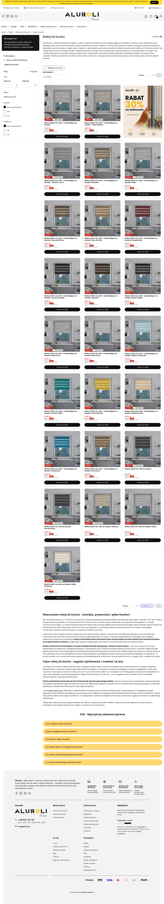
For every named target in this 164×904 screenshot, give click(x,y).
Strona (141, 75)
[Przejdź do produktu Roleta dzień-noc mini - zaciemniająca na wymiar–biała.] (143, 161)
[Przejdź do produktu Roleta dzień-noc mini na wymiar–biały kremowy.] (62, 564)
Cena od (7, 81)
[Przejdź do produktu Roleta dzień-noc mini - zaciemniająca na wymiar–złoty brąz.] (102, 449)
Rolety (154, 2)
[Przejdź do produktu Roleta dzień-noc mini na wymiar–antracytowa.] (62, 507)
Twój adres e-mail (124, 820)
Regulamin (88, 814)
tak (8, 111)
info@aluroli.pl (156, 8)
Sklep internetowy (81, 892)
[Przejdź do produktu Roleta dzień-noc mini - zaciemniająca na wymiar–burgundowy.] (143, 218)
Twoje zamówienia (60, 811)
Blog (54, 853)
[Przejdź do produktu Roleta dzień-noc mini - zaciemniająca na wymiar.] (62, 103)
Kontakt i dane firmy (60, 847)
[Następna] (160, 2)
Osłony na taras (89, 863)
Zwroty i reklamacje (91, 821)
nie (8, 116)
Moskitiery (87, 857)
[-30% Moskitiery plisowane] (142, 112)
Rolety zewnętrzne (90, 860)
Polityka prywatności (91, 824)
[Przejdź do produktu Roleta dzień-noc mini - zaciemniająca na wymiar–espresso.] (102, 276)
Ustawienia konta (59, 814)
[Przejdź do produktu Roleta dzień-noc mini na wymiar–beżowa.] (102, 507)
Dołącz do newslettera (127, 823)
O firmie (56, 857)
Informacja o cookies (91, 811)
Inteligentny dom (90, 870)
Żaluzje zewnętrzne (91, 850)
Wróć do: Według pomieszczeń (16, 60)
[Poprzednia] (4, 2)
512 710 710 (140, 8)
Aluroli (4, 32)
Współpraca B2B (59, 850)
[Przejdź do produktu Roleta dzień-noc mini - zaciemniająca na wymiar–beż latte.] (102, 161)
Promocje (87, 827)
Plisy (85, 853)
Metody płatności (90, 817)
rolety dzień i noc (55, 690)
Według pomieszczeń (22, 32)
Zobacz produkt (62, 136)
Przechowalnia (58, 817)
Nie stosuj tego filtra (14, 107)
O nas (55, 843)
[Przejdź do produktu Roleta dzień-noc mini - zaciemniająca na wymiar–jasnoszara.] (62, 334)
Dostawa (87, 831)
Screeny (87, 867)
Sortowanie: (48, 72)
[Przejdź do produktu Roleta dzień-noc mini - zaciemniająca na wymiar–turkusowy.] (62, 449)
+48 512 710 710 (26, 819)
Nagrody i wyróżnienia (61, 860)
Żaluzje (86, 847)
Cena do (25, 81)
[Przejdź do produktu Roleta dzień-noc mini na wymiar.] (143, 449)
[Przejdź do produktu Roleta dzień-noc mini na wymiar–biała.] (143, 507)
